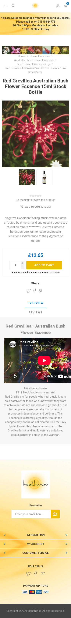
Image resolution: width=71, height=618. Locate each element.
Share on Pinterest (41, 291)
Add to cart (44, 265)
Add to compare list (38, 207)
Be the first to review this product (35, 199)
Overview (35, 303)
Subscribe (55, 514)
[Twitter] (28, 574)
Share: (35, 283)
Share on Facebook (35, 291)
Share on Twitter (29, 291)
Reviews (35, 312)
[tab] (35, 303)
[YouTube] (43, 574)
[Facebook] (36, 574)
